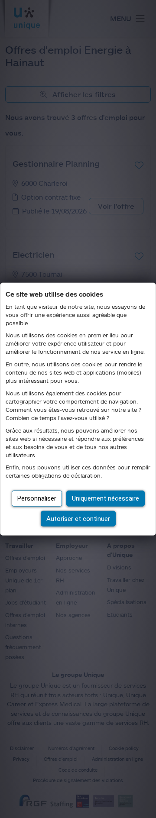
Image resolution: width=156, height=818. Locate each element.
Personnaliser (36, 498)
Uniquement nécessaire (105, 498)
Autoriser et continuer (78, 518)
